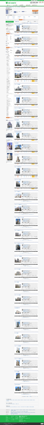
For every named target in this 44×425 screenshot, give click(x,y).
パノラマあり (8, 53)
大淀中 (21, 411)
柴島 (26, 51)
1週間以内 (11, 50)
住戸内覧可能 (8, 105)
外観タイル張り (8, 82)
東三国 (8, 16)
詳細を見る (33, 32)
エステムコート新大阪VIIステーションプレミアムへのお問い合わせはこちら (26, 214)
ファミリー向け (8, 72)
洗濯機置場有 (8, 81)
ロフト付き (8, 74)
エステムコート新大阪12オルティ (19, 24)
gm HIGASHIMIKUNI (17, 384)
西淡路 (28, 121)
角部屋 (8, 111)
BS (7, 96)
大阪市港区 (15, 410)
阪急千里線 (24, 51)
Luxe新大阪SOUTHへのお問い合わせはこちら (26, 317)
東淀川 (26, 122)
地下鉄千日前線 (15, 412)
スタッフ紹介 (16, 417)
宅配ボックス (8, 100)
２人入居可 (8, 61)
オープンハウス (8, 67)
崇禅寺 (27, 75)
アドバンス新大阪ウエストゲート (19, 47)
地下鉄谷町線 (31, 412)
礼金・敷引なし (8, 31)
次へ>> (36, 396)
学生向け (8, 70)
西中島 (27, 97)
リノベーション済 (9, 59)
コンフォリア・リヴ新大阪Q (18, 256)
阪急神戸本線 (24, 157)
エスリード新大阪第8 (17, 84)
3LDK (10, 38)
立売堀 (13, 411)
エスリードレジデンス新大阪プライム (19, 59)
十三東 (27, 156)
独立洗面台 (8, 90)
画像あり (7, 52)
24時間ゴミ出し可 (9, 104)
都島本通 (27, 411)
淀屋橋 (35, 16)
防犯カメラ (8, 102)
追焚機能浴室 (8, 86)
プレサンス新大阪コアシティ (18, 71)
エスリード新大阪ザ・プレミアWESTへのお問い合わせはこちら (26, 227)
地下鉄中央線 (22, 412)
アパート (7, 27)
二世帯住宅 (8, 65)
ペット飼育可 (8, 55)
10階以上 (8, 108)
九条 (14, 411)
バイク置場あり (8, 80)
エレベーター (8, 78)
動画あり (11, 52)
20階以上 (8, 109)
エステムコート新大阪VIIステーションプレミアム (21, 204)
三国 (26, 111)
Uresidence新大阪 (17, 35)
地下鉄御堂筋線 (24, 62)
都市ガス (8, 115)
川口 (16, 411)
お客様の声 (16, 416)
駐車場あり (8, 106)
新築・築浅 (13, 416)
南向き (8, 110)
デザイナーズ (8, 58)
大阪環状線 (12, 412)
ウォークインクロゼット (9, 93)
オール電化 (8, 77)
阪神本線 (34, 412)
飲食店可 (8, 113)
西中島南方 (19, 16)
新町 (19, 411)
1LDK (10, 36)
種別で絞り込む (9, 23)
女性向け (8, 71)
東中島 (28, 85)
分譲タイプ (8, 63)
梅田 (29, 16)
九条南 (17, 411)
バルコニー (8, 76)
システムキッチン (9, 84)
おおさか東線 (24, 39)
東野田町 (25, 411)
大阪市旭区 (12, 410)
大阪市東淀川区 (26, 85)
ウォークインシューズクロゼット (9, 94)
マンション (10, 27)
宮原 (27, 257)
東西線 (29, 412)
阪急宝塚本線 (24, 111)
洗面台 (8, 88)
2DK (10, 37)
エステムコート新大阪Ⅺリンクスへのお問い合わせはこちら (26, 368)
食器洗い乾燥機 (8, 83)
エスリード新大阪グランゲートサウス (19, 243)
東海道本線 (24, 27)
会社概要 (7, 417)
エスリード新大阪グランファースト (19, 230)
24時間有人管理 (8, 103)
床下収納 (8, 92)
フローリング (8, 73)
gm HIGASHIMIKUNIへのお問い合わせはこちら (26, 394)
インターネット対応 (9, 98)
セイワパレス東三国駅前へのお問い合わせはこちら (26, 355)
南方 (26, 183)
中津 (24, 16)
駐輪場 (8, 79)
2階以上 (8, 107)
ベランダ (8, 75)
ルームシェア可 (8, 69)
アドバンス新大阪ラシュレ (18, 191)
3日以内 (7, 50)
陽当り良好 (8, 57)
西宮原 (27, 109)
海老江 (11, 411)
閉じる (42, 423)
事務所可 (8, 60)
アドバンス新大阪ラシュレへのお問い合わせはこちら (26, 201)
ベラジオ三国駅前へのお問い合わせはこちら (26, 381)
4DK (10, 39)
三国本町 (28, 144)
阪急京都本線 (24, 75)
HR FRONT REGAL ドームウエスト (9, 150)
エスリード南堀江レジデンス (9, 139)
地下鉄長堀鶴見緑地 (26, 412)
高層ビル (8, 112)
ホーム (6, 416)
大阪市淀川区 (25, 97)
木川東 (27, 296)
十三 (26, 157)
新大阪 (14, 16)
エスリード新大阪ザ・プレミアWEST (19, 217)
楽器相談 (8, 56)
